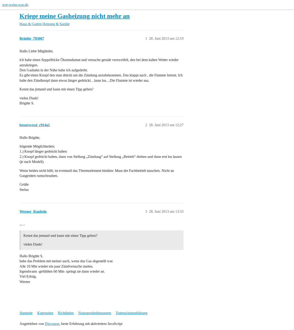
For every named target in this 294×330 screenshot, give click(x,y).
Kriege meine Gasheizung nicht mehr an (75, 16)
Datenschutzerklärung (131, 313)
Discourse (52, 324)
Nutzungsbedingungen (94, 313)
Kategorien (45, 313)
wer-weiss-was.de (15, 5)
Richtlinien (66, 313)
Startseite (26, 313)
